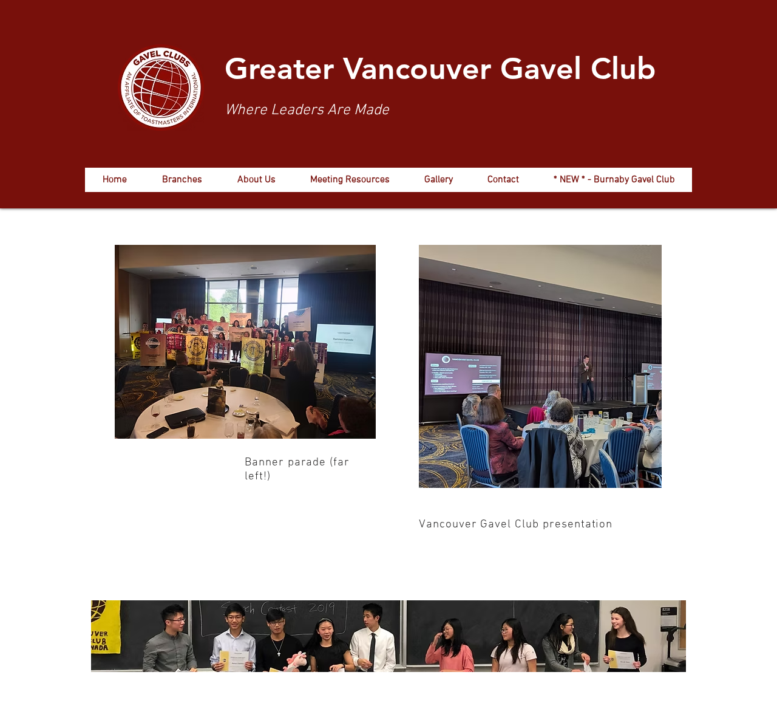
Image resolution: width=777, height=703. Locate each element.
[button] (181, 180)
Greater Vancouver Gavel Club (440, 68)
